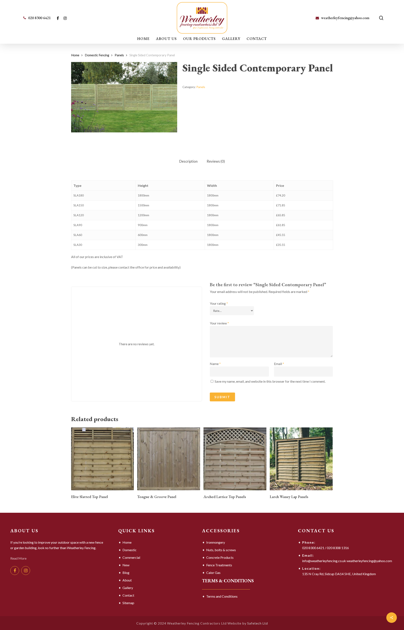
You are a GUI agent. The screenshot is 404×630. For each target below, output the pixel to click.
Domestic (129, 550)
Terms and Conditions (222, 596)
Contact (128, 595)
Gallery (127, 588)
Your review (219, 323)
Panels (119, 55)
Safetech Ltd (257, 623)
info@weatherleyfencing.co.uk (324, 561)
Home (75, 55)
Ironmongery (215, 542)
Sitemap (128, 603)
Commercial (131, 557)
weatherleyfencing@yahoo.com (369, 561)
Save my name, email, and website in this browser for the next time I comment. (270, 381)
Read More (18, 558)
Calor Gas (213, 573)
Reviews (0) (216, 161)
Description (188, 161)
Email (279, 364)
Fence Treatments (219, 565)
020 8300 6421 (313, 548)
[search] (381, 18)
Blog (125, 573)
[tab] (188, 161)
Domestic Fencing (97, 55)
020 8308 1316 (338, 548)
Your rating (219, 303)
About (127, 580)
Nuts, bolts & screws (221, 550)
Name (215, 364)
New (125, 565)
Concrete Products (220, 557)
